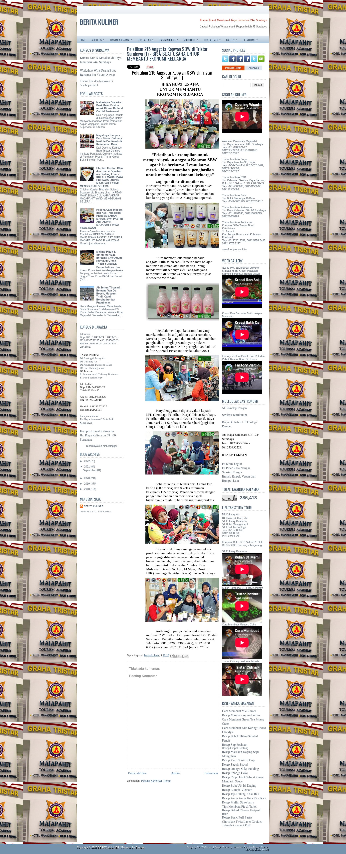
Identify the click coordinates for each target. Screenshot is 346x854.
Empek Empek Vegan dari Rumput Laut (238, 478)
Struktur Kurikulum (234, 415)
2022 (87, 461)
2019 (87, 483)
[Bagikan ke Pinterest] (187, 656)
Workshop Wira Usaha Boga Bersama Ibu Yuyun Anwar (98, 72)
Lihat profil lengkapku (95, 512)
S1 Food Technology (91, 377)
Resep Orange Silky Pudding (240, 768)
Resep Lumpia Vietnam (237, 789)
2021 (87, 466)
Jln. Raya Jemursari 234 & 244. (97, 419)
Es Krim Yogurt (232, 463)
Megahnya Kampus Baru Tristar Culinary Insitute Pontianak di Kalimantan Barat (109, 140)
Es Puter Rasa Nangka (236, 468)
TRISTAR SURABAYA (121, 39)
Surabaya (86, 439)
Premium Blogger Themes (256, 847)
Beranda (175, 773)
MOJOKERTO (191, 39)
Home (82, 40)
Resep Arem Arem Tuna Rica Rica (244, 798)
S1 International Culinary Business (99, 374)
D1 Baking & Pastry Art (92, 358)
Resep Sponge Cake (235, 773)
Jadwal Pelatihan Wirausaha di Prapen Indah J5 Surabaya (233, 26)
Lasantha (237, 847)
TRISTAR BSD (146, 39)
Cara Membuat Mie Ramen (239, 711)
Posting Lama (211, 773)
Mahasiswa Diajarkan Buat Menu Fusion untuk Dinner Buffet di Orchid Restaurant (110, 107)
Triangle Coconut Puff (236, 825)
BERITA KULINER (99, 21)
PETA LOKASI (250, 39)
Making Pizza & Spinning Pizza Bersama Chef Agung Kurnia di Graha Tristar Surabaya (109, 257)
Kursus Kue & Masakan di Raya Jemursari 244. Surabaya (233, 20)
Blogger (112, 445)
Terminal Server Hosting (257, 849)
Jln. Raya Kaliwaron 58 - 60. (98, 435)
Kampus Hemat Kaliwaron (97, 431)
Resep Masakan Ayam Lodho (241, 715)
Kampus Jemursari (90, 416)
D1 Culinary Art (88, 361)
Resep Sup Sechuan (234, 744)
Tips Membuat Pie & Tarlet (239, 806)
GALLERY (231, 39)
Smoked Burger (232, 472)
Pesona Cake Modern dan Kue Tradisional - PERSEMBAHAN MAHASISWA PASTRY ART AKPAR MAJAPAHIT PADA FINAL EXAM (102, 218)
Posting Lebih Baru (137, 773)
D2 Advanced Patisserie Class (96, 364)
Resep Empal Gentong (235, 748)
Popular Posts (233, 68)
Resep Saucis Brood (235, 764)
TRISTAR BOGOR (168, 39)
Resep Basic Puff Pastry (237, 817)
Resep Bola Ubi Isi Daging (239, 785)
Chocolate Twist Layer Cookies (242, 821)
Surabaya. (86, 422)
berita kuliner (93, 506)
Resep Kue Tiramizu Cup (238, 760)
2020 (87, 478)
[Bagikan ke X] (179, 656)
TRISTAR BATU (212, 39)
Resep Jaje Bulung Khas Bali (240, 794)
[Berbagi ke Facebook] (183, 656)
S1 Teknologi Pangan (234, 408)
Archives (253, 68)
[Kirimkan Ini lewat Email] (172, 656)
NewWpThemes (205, 847)
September (90, 470)
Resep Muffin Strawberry (238, 802)
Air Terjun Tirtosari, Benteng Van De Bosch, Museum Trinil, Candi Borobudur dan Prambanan (108, 295)
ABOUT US (98, 39)
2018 (87, 489)
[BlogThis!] (175, 656)
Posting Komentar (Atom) (156, 780)
